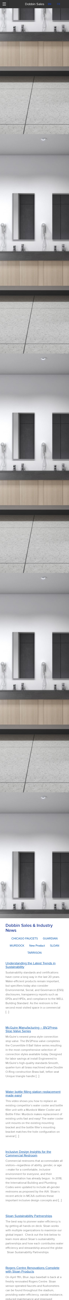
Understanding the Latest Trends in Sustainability (31, 965)
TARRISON (34, 952)
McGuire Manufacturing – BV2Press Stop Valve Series (31, 1029)
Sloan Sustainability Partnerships (29, 1216)
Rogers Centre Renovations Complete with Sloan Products (32, 1269)
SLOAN (54, 945)
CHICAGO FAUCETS (24, 938)
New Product (37, 945)
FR (58, 4)
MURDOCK (17, 945)
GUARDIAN (50, 938)
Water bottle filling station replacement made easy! (33, 1093)
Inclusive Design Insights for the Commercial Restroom (28, 1153)
